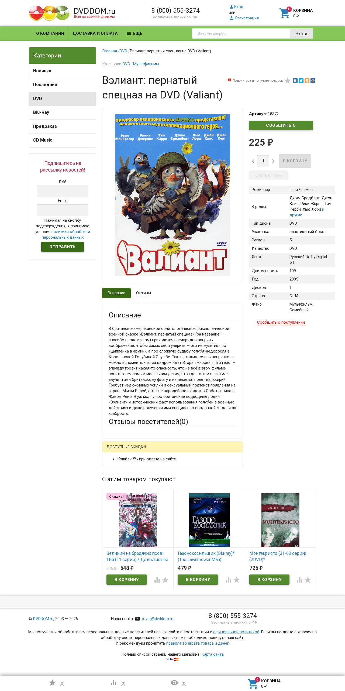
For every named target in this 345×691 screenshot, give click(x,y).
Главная (109, 51)
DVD (37, 98)
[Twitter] (301, 80)
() (56, 683)
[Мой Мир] (312, 80)
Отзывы (143, 292)
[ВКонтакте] (295, 80)
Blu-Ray (41, 112)
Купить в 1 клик (268, 175)
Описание (116, 292)
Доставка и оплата (95, 33)
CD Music (42, 140)
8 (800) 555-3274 (175, 10)
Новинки (42, 70)
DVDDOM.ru (43, 618)
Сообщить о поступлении (281, 126)
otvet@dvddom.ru (154, 618)
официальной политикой (236, 632)
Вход (236, 6)
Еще (134, 33)
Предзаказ (45, 126)
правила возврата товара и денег (197, 643)
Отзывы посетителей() (148, 422)
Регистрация (244, 18)
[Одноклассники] (307, 80)
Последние (45, 84)
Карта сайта (212, 654)
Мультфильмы (146, 63)
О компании (50, 33)
